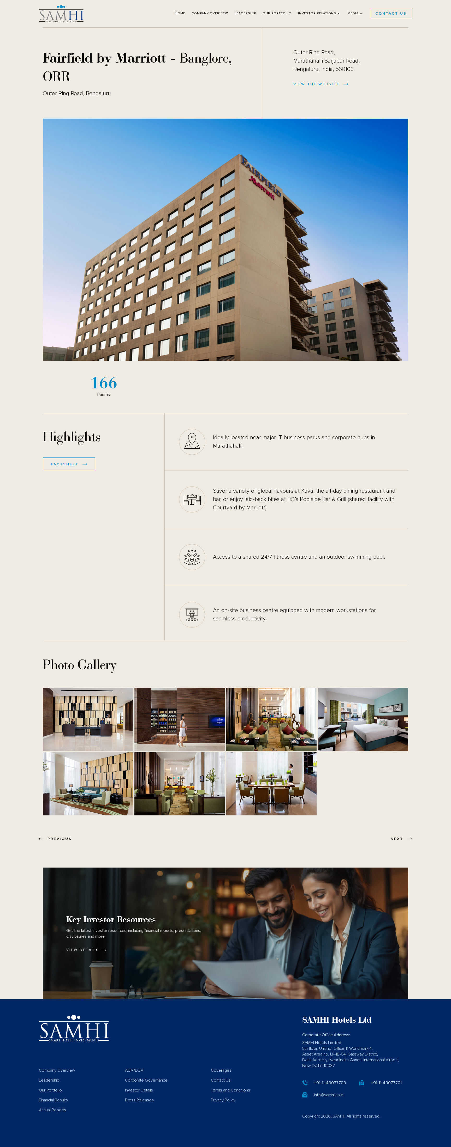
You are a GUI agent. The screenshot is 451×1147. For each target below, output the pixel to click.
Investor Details (139, 1090)
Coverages (221, 1070)
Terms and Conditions (230, 1090)
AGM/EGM (134, 1070)
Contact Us (391, 13)
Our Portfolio (277, 13)
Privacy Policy (223, 1100)
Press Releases (139, 1100)
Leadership (245, 13)
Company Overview (210, 13)
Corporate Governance (146, 1080)
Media (353, 13)
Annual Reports (52, 1110)
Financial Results (53, 1100)
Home (180, 13)
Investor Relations (317, 13)
